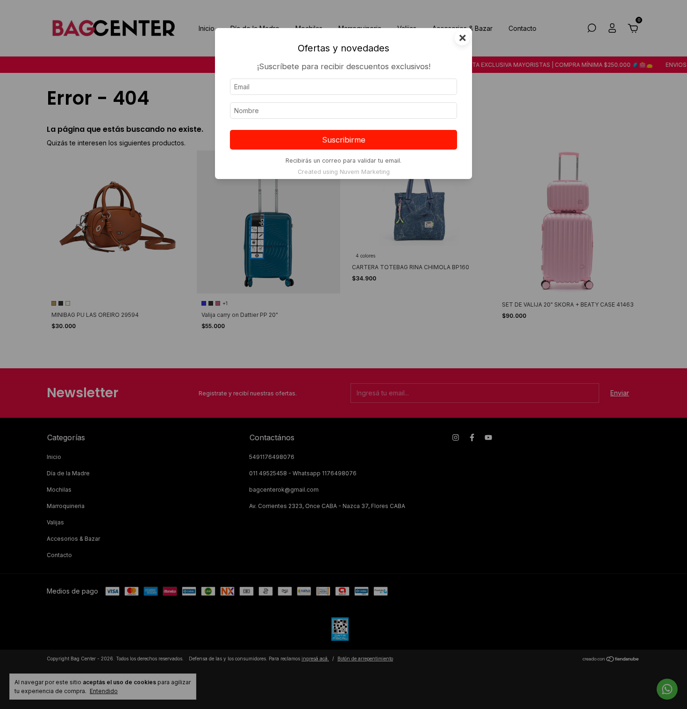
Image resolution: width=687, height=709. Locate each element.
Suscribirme (343, 139)
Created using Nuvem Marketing (344, 171)
